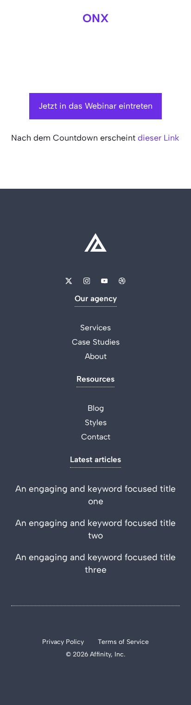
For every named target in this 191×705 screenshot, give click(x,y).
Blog (96, 408)
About (96, 356)
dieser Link (158, 138)
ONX (96, 18)
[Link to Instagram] (86, 281)
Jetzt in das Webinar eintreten (95, 106)
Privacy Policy (63, 642)
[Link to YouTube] (104, 281)
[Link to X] (68, 281)
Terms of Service (123, 642)
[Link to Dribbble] (122, 281)
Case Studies (96, 341)
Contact (95, 436)
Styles (96, 422)
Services (95, 327)
